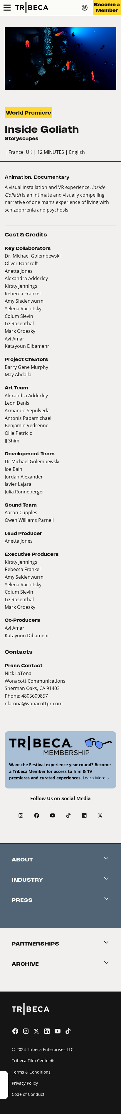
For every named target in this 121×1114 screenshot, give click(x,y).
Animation (18, 177)
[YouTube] (52, 815)
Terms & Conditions (31, 1072)
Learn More (95, 778)
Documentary (51, 177)
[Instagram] (21, 815)
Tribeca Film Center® (33, 1060)
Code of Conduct (28, 1094)
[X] (100, 815)
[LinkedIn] (84, 815)
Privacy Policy (25, 1083)
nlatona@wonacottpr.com (34, 703)
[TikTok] (68, 815)
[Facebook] (36, 815)
